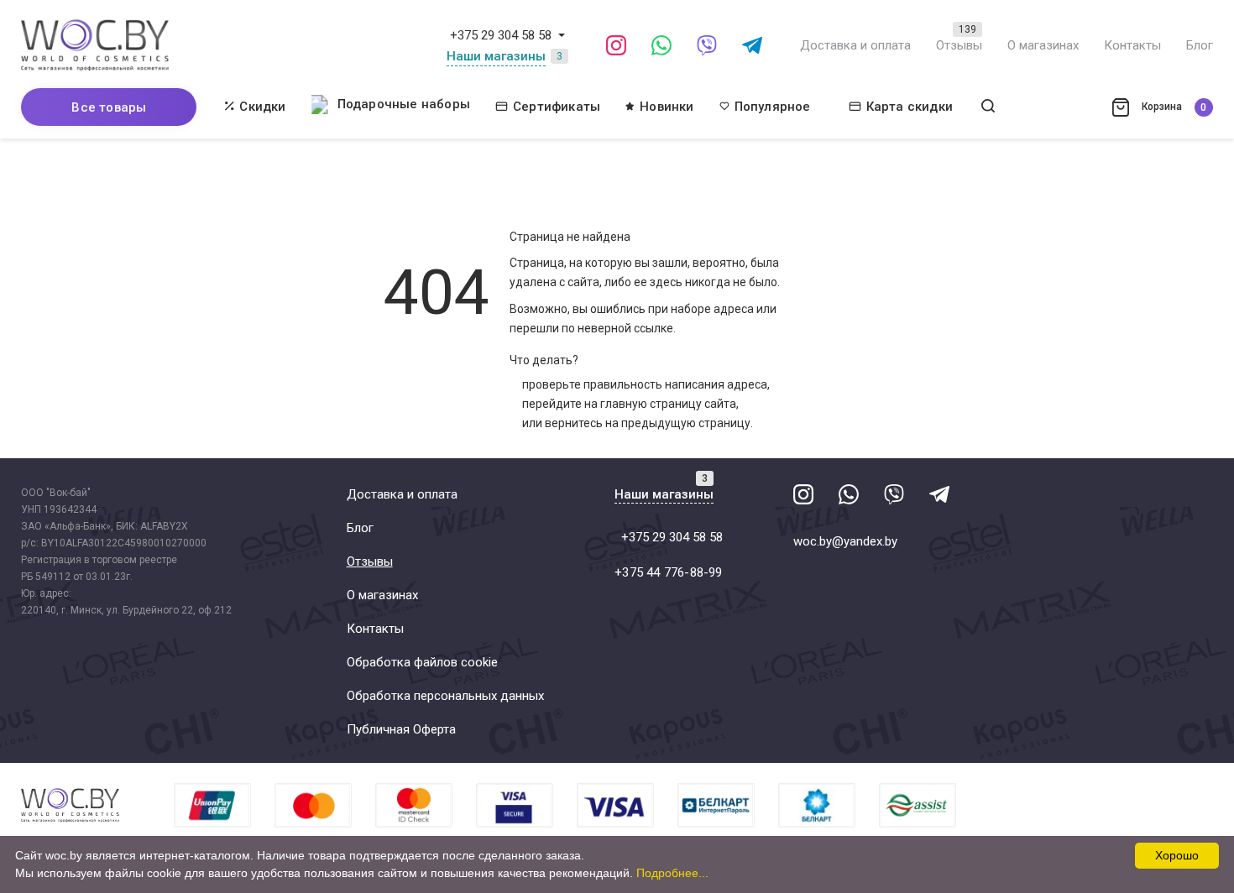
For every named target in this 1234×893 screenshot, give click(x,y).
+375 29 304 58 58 (501, 35)
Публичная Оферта (401, 729)
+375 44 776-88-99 (668, 572)
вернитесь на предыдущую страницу (647, 423)
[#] (561, 35)
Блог (1199, 45)
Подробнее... (672, 873)
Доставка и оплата (855, 45)
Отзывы (959, 45)
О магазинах (1043, 45)
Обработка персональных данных (445, 695)
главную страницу (651, 403)
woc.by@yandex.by (845, 541)
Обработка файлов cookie (422, 662)
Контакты (1132, 45)
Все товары (108, 107)
